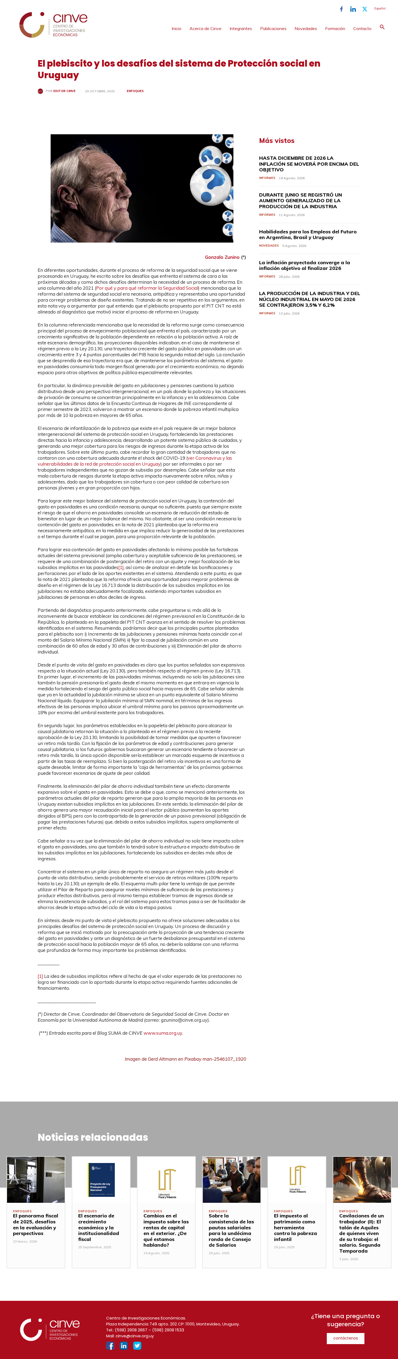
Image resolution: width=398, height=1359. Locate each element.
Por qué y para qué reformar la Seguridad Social (147, 288)
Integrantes (241, 28)
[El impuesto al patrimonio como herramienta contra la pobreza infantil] (297, 1180)
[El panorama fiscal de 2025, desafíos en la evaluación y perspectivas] (36, 1180)
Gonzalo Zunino (222, 257)
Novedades (306, 28)
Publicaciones (273, 28)
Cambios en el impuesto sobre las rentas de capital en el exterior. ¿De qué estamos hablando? (166, 1230)
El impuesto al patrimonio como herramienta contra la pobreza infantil (295, 1227)
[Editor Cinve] (42, 91)
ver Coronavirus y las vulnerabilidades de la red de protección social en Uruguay (135, 461)
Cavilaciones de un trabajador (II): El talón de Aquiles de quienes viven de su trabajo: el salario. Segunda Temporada (361, 1233)
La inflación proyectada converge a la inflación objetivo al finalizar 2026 (304, 265)
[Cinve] (53, 36)
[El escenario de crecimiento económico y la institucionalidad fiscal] (101, 1180)
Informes (267, 178)
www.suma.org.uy (162, 1033)
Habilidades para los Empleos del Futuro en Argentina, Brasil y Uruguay (308, 234)
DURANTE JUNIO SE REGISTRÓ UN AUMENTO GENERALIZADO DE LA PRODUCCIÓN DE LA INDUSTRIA (300, 201)
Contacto (362, 28)
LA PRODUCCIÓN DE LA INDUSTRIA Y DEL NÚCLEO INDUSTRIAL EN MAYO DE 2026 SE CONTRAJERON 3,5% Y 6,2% (309, 299)
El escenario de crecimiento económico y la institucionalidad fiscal (98, 1227)
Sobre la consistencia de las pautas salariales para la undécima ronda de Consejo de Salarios (231, 1230)
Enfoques (135, 91)
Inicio (176, 28)
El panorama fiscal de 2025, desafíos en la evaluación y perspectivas (35, 1224)
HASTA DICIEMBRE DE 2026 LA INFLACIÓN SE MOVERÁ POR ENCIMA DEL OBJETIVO (309, 164)
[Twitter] (365, 9)
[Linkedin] (353, 9)
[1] (121, 567)
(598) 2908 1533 (168, 1330)
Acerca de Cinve (205, 28)
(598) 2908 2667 (131, 1330)
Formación (335, 28)
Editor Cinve (64, 91)
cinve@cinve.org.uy (135, 1336)
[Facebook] (341, 9)
